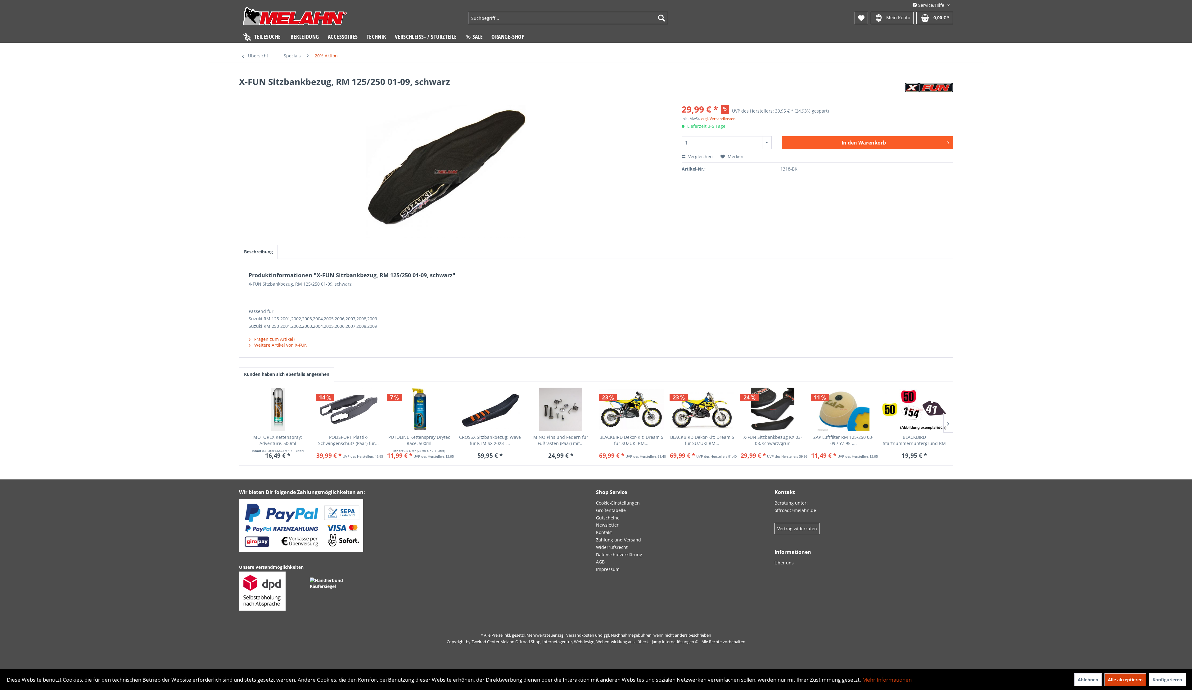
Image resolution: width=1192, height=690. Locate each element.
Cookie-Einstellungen (618, 503)
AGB (600, 562)
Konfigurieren (1167, 680)
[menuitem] (568, 18)
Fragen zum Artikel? (274, 339)
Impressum (608, 569)
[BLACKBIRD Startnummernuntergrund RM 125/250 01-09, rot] (914, 409)
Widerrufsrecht (612, 547)
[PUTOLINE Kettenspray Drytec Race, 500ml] (419, 409)
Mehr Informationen (887, 679)
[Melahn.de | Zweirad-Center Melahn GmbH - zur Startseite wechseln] (295, 18)
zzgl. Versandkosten (718, 118)
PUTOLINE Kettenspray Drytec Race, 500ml (419, 440)
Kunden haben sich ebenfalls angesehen (286, 374)
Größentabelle (611, 510)
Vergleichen (700, 156)
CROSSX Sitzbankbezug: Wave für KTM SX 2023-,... (490, 440)
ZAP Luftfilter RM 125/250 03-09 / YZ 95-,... (843, 440)
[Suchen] (661, 18)
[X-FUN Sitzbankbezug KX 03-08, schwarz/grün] (773, 409)
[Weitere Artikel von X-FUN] (929, 88)
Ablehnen (1088, 680)
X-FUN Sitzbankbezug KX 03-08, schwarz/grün (772, 440)
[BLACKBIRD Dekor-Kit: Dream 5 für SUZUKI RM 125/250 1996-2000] (702, 409)
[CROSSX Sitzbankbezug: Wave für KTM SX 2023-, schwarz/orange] (490, 409)
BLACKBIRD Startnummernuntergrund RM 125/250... (914, 440)
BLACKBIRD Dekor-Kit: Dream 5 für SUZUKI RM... (631, 440)
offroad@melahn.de (795, 510)
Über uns (784, 563)
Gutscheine (608, 518)
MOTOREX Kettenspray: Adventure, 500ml (277, 440)
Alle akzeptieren (1125, 680)
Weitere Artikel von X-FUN (280, 345)
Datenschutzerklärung (619, 555)
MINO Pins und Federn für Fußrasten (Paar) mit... (560, 440)
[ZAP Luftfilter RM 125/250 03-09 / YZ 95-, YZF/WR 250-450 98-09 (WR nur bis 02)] (843, 409)
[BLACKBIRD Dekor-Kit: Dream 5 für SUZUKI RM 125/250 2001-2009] (631, 409)
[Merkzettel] (861, 18)
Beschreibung (258, 252)
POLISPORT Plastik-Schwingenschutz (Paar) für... (348, 440)
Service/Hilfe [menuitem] (931, 5)
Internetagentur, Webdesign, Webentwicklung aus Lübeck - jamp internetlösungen (618, 641)
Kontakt (604, 532)
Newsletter (607, 525)
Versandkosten (580, 635)
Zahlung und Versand (618, 540)
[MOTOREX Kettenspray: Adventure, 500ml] (278, 409)
